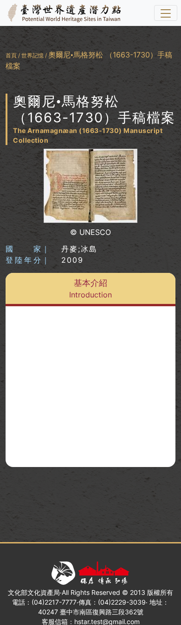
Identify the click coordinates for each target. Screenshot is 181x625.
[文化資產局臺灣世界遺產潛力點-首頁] (62, 13)
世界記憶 (32, 55)
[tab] (90, 289)
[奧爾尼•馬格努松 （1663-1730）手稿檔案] (90, 186)
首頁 (11, 55)
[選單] (165, 13)
